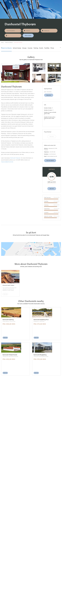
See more (52, 136)
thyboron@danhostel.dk (7, 162)
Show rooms (28, 35)
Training (35, 48)
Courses (30, 48)
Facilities (46, 48)
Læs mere (5, 294)
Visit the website (50, 160)
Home (2, 42)
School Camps (17, 48)
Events (41, 48)
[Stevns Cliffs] (10, 276)
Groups (24, 48)
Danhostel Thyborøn (15, 158)
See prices (48, 95)
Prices (52, 48)
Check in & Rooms (9, 42)
